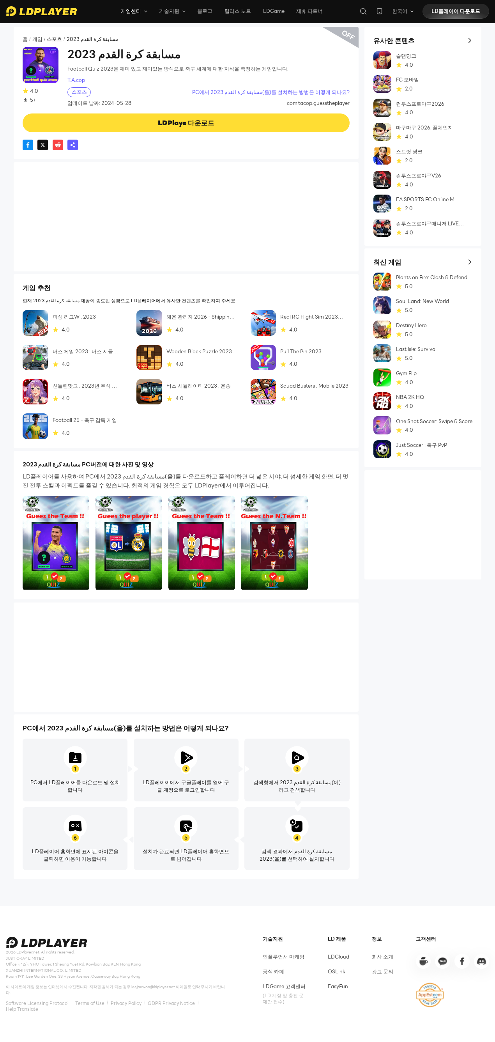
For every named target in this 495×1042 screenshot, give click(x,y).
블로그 (204, 10)
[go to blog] (461, 961)
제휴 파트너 (309, 10)
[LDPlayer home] (41, 11)
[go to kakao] (442, 961)
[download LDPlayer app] (379, 11)
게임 (37, 39)
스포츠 (54, 39)
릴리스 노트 (238, 10)
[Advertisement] (186, 216)
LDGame (274, 10)
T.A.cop (76, 80)
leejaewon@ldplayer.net (153, 986)
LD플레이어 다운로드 (455, 10)
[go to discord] (481, 961)
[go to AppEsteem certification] (430, 995)
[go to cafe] (423, 961)
